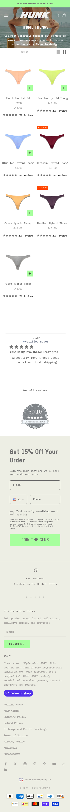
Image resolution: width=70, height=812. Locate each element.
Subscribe (16, 644)
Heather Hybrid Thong (52, 223)
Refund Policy (13, 723)
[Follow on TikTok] (64, 764)
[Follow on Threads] (35, 764)
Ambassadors (12, 753)
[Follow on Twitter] (15, 764)
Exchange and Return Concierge (25, 729)
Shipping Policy (15, 716)
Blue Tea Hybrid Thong (18, 163)
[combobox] (18, 499)
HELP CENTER (12, 710)
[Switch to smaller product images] (64, 52)
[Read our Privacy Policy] (58, 520)
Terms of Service (16, 735)
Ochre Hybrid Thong (17, 223)
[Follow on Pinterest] (44, 764)
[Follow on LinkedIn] (5, 770)
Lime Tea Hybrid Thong (52, 98)
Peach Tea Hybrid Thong (18, 100)
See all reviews (35, 390)
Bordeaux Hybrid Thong (52, 163)
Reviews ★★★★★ (13, 704)
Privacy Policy (14, 741)
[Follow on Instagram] (25, 764)
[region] (35, 579)
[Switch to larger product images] (58, 52)
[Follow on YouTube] (54, 764)
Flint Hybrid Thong (17, 283)
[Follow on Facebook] (5, 764)
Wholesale (10, 747)
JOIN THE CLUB (35, 540)
